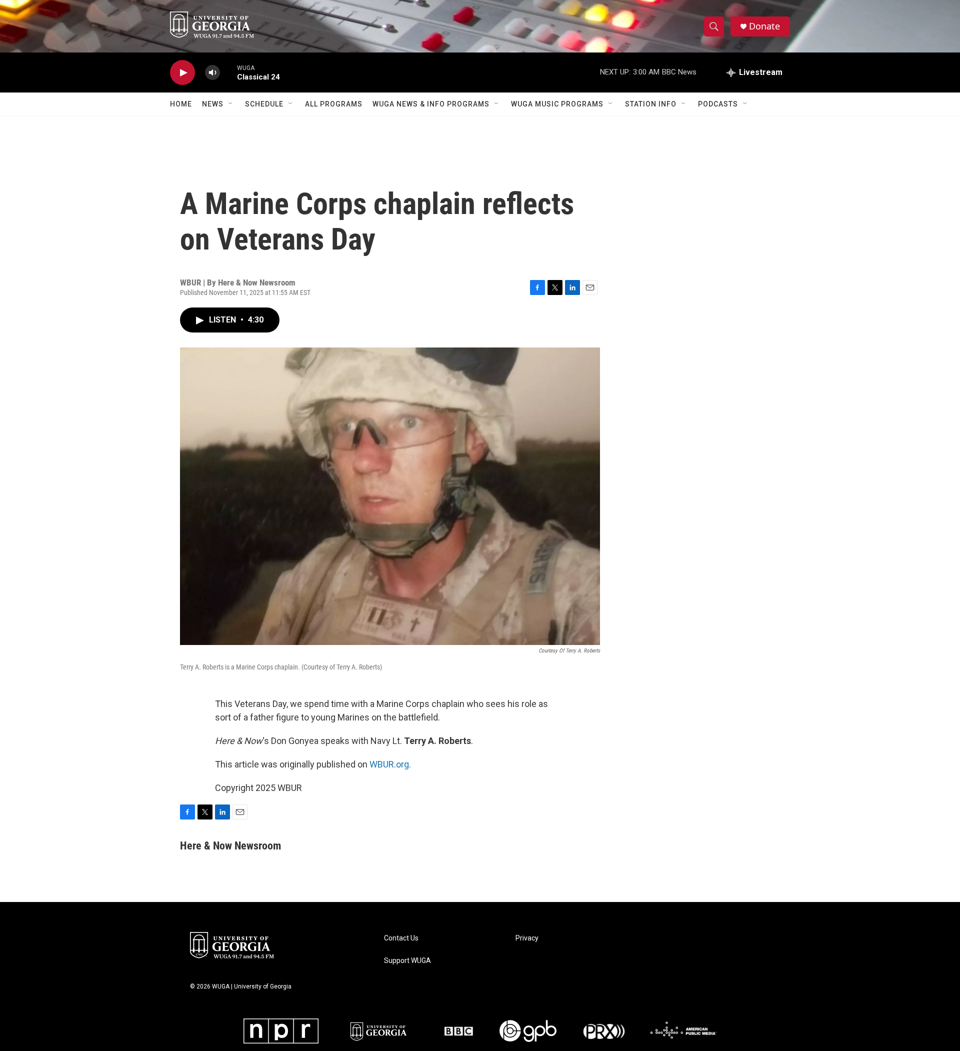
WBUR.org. (390, 764)
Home (181, 104)
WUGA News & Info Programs (431, 104)
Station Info (650, 104)
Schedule (264, 104)
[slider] (228, 72)
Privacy (527, 938)
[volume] (212, 73)
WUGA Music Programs (557, 104)
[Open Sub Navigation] (231, 104)
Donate (764, 26)
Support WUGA (407, 960)
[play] (182, 72)
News (213, 104)
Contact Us (401, 938)
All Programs (333, 104)
